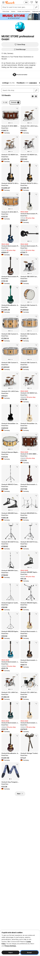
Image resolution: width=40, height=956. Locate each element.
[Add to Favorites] (17, 108)
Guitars (13, 11)
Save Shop (21, 44)
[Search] (36, 7)
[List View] (35, 96)
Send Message (21, 49)
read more (28, 67)
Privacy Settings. (10, 946)
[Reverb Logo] (10, 2)
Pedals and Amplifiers (24, 11)
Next (18, 794)
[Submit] (36, 90)
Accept (29, 952)
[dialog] (20, 943)
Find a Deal (6, 11)
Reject (11, 952)
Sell (26, 2)
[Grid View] (32, 96)
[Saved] (31, 2)
